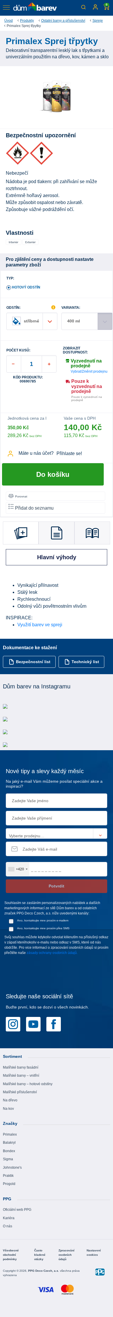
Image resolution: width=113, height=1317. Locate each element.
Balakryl (9, 1143)
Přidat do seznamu (34, 508)
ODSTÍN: (13, 308)
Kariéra (8, 1218)
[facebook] (53, 1024)
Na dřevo (10, 1100)
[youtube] (33, 1024)
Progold (9, 1184)
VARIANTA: (70, 308)
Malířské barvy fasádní (20, 1067)
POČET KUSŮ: (18, 350)
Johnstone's (12, 1168)
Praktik (8, 1176)
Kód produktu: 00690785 (28, 379)
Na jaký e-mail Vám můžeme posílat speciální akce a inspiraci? (54, 784)
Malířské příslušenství (20, 1092)
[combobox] (17, 869)
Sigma (8, 1159)
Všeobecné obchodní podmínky (11, 1255)
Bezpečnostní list (33, 661)
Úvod (8, 21)
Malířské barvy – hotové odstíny (27, 1084)
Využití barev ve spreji (39, 624)
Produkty (27, 21)
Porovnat (21, 496)
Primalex (10, 1134)
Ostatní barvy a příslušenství (63, 21)
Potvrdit (56, 886)
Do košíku (53, 474)
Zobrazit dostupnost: (75, 350)
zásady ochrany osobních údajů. (52, 953)
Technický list (85, 661)
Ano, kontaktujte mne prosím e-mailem (42, 920)
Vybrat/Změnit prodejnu (89, 371)
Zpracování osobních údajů (66, 1255)
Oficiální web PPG (17, 1210)
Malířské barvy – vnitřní (21, 1076)
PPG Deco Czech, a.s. (44, 1270)
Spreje (97, 21)
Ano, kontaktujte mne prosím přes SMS (43, 928)
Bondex (9, 1151)
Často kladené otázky (39, 1255)
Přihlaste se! (69, 453)
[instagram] (13, 1024)
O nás (7, 1226)
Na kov (8, 1109)
